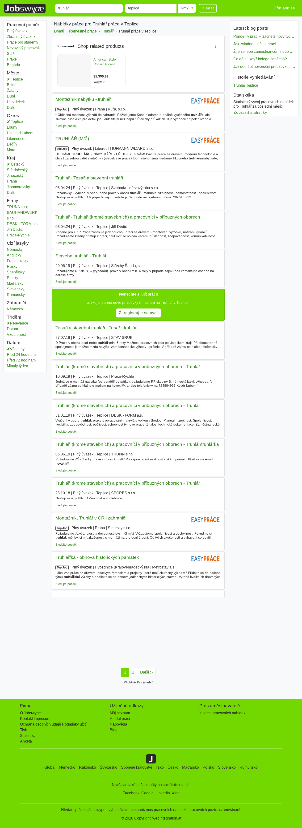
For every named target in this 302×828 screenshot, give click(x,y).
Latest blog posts (250, 28)
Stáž (10, 54)
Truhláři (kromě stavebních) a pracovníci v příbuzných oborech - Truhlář (127, 366)
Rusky (12, 266)
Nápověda (118, 724)
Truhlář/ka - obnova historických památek (97, 557)
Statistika (27, 736)
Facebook (131, 793)
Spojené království (136, 767)
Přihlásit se (284, 8)
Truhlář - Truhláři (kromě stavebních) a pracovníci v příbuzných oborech (127, 217)
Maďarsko (190, 767)
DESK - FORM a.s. (22, 224)
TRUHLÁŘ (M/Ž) (72, 138)
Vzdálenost (16, 335)
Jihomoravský (22, 187)
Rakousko (87, 767)
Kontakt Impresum (35, 719)
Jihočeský (18, 176)
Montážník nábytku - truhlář (83, 99)
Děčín (17, 144)
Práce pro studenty (22, 42)
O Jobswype (30, 713)
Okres (13, 115)
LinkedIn (162, 793)
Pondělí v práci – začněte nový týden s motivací (264, 36)
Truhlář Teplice (245, 85)
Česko (173, 767)
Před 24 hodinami (22, 355)
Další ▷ (146, 672)
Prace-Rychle (18, 235)
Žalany (13, 91)
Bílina (13, 85)
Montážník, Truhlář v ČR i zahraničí (90, 517)
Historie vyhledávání (254, 77)
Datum (12, 329)
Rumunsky (16, 295)
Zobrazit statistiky (250, 112)
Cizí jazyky (18, 243)
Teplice (16, 79)
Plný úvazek (17, 31)
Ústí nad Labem (25, 133)
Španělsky (16, 272)
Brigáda (13, 65)
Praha (15, 181)
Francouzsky (17, 261)
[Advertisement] (138, 631)
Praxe (12, 59)
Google (147, 793)
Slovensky (15, 289)
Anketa (26, 741)
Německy (15, 250)
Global (49, 767)
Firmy (12, 200)
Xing (176, 793)
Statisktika (243, 95)
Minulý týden (17, 366)
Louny (17, 127)
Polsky (12, 278)
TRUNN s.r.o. (18, 207)
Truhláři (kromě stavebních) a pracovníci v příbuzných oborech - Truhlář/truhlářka (137, 444)
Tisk (23, 730)
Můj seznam (120, 713)
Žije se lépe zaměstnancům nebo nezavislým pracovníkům (264, 51)
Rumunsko (248, 767)
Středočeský (20, 170)
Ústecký (20, 164)
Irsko (160, 767)
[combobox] (89, 8)
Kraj (11, 157)
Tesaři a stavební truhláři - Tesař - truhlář (96, 327)
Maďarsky (15, 283)
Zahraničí (16, 302)
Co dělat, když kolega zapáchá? (260, 59)
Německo (15, 309)
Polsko (208, 767)
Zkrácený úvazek (21, 37)
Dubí (13, 96)
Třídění (14, 317)
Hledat (207, 8)
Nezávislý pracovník (24, 48)
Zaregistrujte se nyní (138, 313)
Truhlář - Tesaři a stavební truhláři (89, 177)
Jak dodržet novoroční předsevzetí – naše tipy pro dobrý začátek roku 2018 (264, 67)
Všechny (17, 349)
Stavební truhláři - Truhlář (80, 255)
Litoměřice (20, 139)
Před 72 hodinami (22, 360)
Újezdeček (16, 102)
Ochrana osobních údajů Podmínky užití (53, 724)
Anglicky (14, 255)
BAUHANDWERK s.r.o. (22, 215)
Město (13, 72)
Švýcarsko (108, 767)
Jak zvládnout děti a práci (254, 44)
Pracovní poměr (23, 24)
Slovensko (227, 767)
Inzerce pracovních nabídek (222, 713)
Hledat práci (120, 719)
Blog (113, 730)
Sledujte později (66, 126)
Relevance (19, 323)
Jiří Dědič (15, 229)
